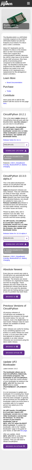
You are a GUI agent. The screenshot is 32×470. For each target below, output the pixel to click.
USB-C (12, 163)
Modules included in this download (13, 157)
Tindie (9, 91)
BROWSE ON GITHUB (14, 446)
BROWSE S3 (10, 297)
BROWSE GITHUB (12, 353)
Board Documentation (14, 82)
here (4, 103)
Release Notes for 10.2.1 (12, 140)
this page (23, 431)
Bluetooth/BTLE (15, 165)
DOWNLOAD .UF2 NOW (15, 151)
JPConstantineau (11, 27)
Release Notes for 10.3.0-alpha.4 (15, 233)
